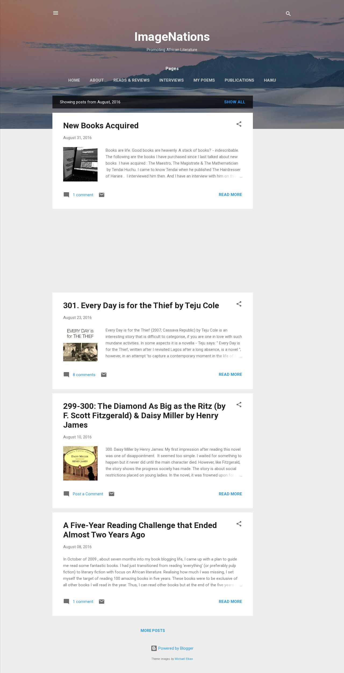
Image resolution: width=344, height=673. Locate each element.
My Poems (204, 80)
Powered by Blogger (175, 648)
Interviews (171, 80)
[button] (239, 125)
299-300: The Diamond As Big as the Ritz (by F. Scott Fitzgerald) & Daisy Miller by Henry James (144, 415)
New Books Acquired (101, 125)
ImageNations (172, 37)
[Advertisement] (274, 176)
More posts (153, 630)
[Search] (288, 14)
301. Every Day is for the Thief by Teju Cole (141, 305)
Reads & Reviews (131, 80)
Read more (230, 194)
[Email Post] (101, 196)
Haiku (270, 80)
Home (74, 80)
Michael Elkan (184, 659)
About (97, 80)
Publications (239, 80)
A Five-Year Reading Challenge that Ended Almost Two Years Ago (140, 530)
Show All (234, 102)
